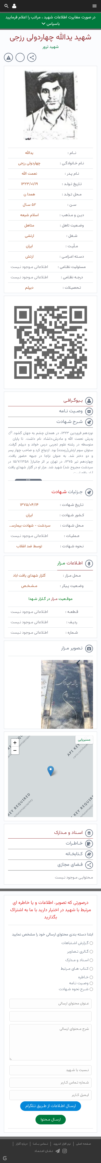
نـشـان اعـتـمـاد (43, 1151)
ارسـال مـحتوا (51, 1120)
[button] (50, 771)
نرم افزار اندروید (62, 1144)
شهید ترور (50, 47)
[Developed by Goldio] (5, 1158)
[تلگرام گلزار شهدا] (57, 1151)
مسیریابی (84, 739)
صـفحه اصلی (83, 1144)
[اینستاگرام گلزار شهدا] (64, 1151)
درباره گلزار (21, 1144)
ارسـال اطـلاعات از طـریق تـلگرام (50, 1106)
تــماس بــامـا (40, 1144)
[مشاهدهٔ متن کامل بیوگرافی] (10, 434)
